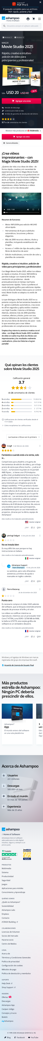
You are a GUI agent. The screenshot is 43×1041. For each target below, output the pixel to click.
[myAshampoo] (28, 19)
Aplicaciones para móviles (12, 888)
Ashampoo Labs (8, 910)
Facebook (21, 1037)
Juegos (4, 884)
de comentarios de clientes (14, 122)
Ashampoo (7, 1021)
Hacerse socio (7, 940)
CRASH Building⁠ (9, 922)
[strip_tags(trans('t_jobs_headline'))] (27, 854)
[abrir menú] (39, 19)
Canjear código (8, 1009)
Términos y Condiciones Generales (16, 957)
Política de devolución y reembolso (16, 973)
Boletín (5, 1017)
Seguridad (6, 880)
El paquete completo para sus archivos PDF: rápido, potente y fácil (20, 10)
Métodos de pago (9, 969)
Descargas (6, 1001)
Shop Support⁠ (7, 987)
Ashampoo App (8, 1005)
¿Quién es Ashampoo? (11, 902)
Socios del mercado (10, 936)
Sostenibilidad (8, 906)
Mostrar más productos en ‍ (22, 130)
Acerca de (6, 953)
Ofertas (6, 997)
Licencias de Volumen (11, 932)
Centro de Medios (9, 944)
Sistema (5, 872)
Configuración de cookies (12, 965)
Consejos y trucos (9, 1013)
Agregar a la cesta (23, 101)
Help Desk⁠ (6, 983)
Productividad (7, 876)
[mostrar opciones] (40, 446)
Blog (9, 1037)
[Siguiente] (39, 724)
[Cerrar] (40, 2)
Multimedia (6, 868)
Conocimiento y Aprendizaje (13, 892)
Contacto (5, 918)
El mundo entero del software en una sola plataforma (16, 731)
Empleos (5, 914)
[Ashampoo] (10, 829)
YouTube (34, 1037)
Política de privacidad (11, 961)
